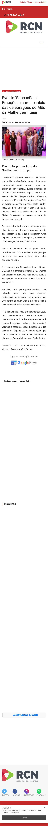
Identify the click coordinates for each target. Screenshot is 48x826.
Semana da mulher (11, 91)
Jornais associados (37, 2)
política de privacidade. (11, 813)
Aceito (24, 818)
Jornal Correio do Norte (25, 715)
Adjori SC (24, 2)
